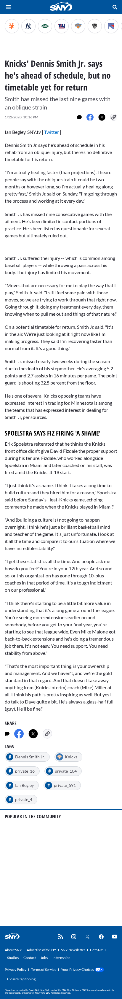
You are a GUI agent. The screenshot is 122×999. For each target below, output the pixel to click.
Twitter (51, 132)
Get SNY (96, 950)
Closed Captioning (21, 979)
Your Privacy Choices (77, 969)
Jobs (44, 957)
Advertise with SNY (41, 950)
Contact (29, 957)
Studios (13, 957)
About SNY (13, 950)
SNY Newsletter (73, 950)
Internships (61, 957)
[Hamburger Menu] (8, 7)
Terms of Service (43, 969)
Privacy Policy (15, 969)
